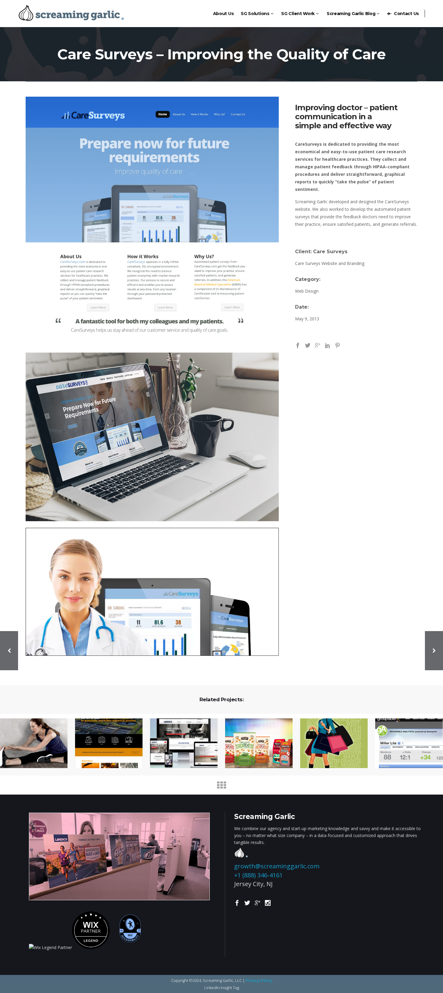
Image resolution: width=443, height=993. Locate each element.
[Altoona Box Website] (255, 743)
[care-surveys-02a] (152, 592)
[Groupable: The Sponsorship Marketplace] (405, 743)
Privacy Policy (259, 980)
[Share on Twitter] (307, 345)
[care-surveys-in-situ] (152, 437)
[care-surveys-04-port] (152, 221)
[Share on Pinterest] (337, 345)
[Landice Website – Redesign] (180, 743)
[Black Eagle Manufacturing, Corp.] (105, 743)
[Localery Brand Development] (330, 743)
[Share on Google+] (317, 345)
